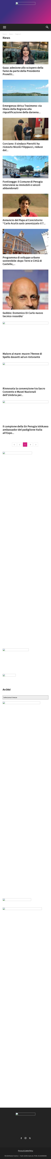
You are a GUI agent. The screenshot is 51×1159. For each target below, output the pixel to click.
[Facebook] (21, 1138)
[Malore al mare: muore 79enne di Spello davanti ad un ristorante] (25, 336)
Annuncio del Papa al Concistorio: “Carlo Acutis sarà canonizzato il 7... (24, 221)
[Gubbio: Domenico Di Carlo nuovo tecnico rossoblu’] (25, 290)
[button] (4, 27)
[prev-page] (14, 444)
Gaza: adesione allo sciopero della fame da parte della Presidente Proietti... (23, 71)
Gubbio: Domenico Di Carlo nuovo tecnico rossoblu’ (23, 314)
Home (5, 34)
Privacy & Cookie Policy (25, 1151)
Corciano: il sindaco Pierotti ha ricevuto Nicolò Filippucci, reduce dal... (23, 147)
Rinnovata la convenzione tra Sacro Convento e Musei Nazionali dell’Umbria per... (24, 392)
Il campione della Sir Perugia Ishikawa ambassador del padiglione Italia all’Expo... (25, 430)
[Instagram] (25, 1138)
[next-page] (36, 444)
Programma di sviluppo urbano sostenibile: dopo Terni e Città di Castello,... (22, 261)
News (11, 34)
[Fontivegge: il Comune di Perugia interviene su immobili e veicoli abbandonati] (25, 167)
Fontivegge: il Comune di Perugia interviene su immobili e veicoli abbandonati (23, 185)
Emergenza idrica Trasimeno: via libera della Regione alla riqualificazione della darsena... (22, 109)
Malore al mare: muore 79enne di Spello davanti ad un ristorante (22, 355)
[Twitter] (30, 1138)
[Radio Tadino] (25, 12)
